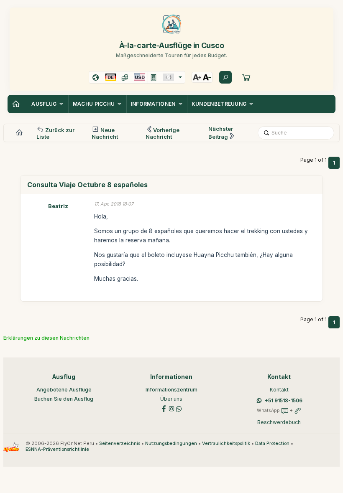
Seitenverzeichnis (119, 443)
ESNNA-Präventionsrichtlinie (57, 449)
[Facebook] (164, 408)
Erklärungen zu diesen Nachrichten (46, 338)
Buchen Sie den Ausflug (63, 399)
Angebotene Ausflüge (64, 389)
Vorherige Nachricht (162, 133)
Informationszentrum (171, 389)
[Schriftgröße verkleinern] (207, 77)
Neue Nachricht (105, 133)
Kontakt (279, 389)
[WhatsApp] (179, 408)
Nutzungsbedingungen (171, 443)
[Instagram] (171, 408)
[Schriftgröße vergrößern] (197, 77)
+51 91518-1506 (283, 400)
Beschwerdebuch (279, 422)
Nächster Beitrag (220, 132)
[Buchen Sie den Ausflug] (246, 77)
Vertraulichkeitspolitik (226, 443)
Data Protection (272, 443)
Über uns (171, 399)
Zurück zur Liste (55, 133)
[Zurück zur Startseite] (17, 104)
